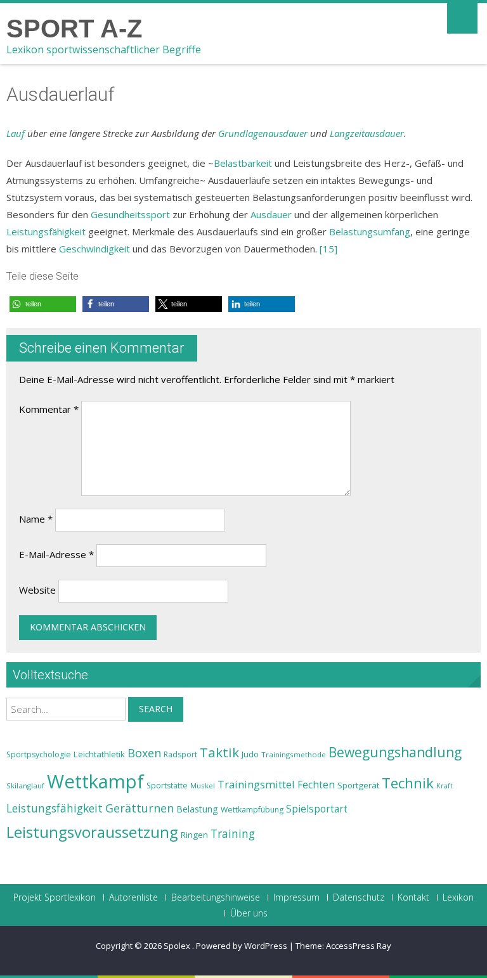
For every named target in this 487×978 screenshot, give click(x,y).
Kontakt (413, 897)
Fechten (316, 785)
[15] (328, 248)
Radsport (180, 754)
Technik (408, 783)
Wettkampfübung (252, 809)
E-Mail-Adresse (56, 554)
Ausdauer (271, 214)
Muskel (202, 785)
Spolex (178, 945)
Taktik (219, 752)
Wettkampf (95, 781)
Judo (250, 754)
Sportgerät (358, 785)
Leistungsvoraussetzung (92, 832)
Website (37, 590)
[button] (43, 304)
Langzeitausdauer (367, 133)
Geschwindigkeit (94, 248)
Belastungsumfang (369, 231)
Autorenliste (133, 897)
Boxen (144, 752)
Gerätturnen (139, 808)
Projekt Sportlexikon (54, 897)
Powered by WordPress (241, 945)
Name (36, 518)
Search (155, 709)
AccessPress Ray (358, 945)
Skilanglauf (25, 785)
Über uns (249, 913)
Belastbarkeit (243, 163)
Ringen (194, 834)
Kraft (444, 785)
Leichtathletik (99, 754)
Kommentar (49, 409)
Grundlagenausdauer (263, 133)
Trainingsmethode (293, 754)
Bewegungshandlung (395, 752)
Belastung (197, 809)
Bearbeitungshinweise (215, 897)
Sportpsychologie (38, 754)
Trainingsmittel (256, 784)
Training (233, 833)
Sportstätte (167, 785)
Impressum (296, 897)
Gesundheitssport (130, 214)
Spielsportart (316, 809)
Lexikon (458, 897)
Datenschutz (358, 897)
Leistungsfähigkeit (46, 231)
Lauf (15, 133)
